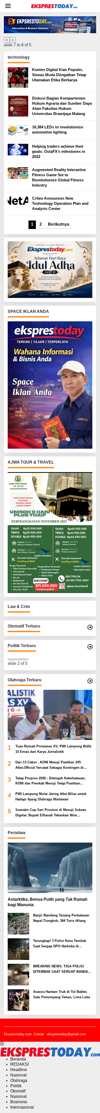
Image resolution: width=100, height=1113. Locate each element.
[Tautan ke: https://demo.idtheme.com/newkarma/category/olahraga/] (90, 681)
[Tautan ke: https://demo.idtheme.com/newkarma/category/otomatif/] (90, 627)
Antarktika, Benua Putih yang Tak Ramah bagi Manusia (47, 902)
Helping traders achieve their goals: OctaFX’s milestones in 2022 (58, 151)
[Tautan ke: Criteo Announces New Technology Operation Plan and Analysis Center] (18, 201)
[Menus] (8, 6)
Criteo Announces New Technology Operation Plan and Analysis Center (60, 203)
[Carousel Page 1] (10, 659)
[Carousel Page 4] (22, 659)
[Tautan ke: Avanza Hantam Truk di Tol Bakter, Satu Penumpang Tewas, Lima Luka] (18, 999)
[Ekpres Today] (54, 6)
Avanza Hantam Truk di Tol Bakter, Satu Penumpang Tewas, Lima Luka (61, 994)
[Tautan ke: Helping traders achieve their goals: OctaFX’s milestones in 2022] (18, 149)
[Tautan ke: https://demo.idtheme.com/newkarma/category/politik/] (90, 647)
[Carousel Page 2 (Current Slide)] (14, 659)
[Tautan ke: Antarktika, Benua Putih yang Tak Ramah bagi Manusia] (50, 868)
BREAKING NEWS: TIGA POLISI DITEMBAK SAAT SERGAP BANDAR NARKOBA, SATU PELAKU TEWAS (61, 969)
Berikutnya (58, 224)
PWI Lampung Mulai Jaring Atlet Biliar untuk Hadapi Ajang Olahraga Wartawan (50, 796)
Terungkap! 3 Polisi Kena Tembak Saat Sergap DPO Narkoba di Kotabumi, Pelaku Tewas (59, 944)
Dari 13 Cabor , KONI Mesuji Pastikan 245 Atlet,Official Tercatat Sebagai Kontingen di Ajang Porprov (49, 765)
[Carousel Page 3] (18, 659)
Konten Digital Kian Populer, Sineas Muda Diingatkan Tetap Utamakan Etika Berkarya (59, 74)
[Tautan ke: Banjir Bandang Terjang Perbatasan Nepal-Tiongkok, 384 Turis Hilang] (18, 923)
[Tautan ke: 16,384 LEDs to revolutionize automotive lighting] (18, 130)
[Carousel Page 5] (26, 659)
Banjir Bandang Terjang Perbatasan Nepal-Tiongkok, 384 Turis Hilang (61, 918)
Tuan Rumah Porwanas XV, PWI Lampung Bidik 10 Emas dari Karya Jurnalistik (53, 749)
